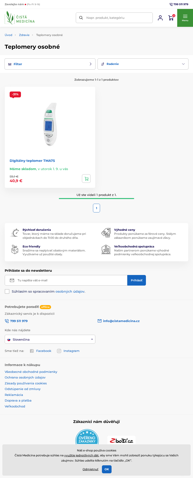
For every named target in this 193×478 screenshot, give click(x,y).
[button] (185, 18)
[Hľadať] (81, 17)
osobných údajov (70, 291)
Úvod (8, 35)
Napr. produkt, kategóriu (105, 18)
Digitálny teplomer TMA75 (32, 161)
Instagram (72, 351)
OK (107, 469)
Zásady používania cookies (26, 383)
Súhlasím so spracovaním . (48, 291)
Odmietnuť (90, 469)
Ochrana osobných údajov (25, 377)
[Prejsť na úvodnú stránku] (20, 18)
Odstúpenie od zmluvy (22, 389)
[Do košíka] (86, 179)
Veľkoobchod (15, 406)
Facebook (43, 351)
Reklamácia (14, 395)
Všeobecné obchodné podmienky (31, 372)
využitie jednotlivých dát (81, 455)
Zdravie (24, 35)
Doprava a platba (18, 400)
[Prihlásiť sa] (160, 17)
